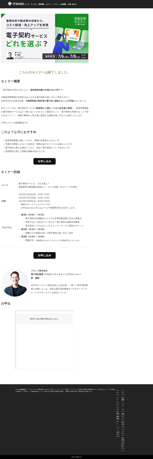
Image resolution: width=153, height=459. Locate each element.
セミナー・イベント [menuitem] (52, 4)
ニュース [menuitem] (26, 4)
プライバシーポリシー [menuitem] (122, 431)
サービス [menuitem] (34, 4)
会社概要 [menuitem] (63, 4)
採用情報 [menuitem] (41, 4)
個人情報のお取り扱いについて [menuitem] (122, 444)
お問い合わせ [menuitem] (72, 4)
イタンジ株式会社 (20, 389)
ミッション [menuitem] (122, 404)
